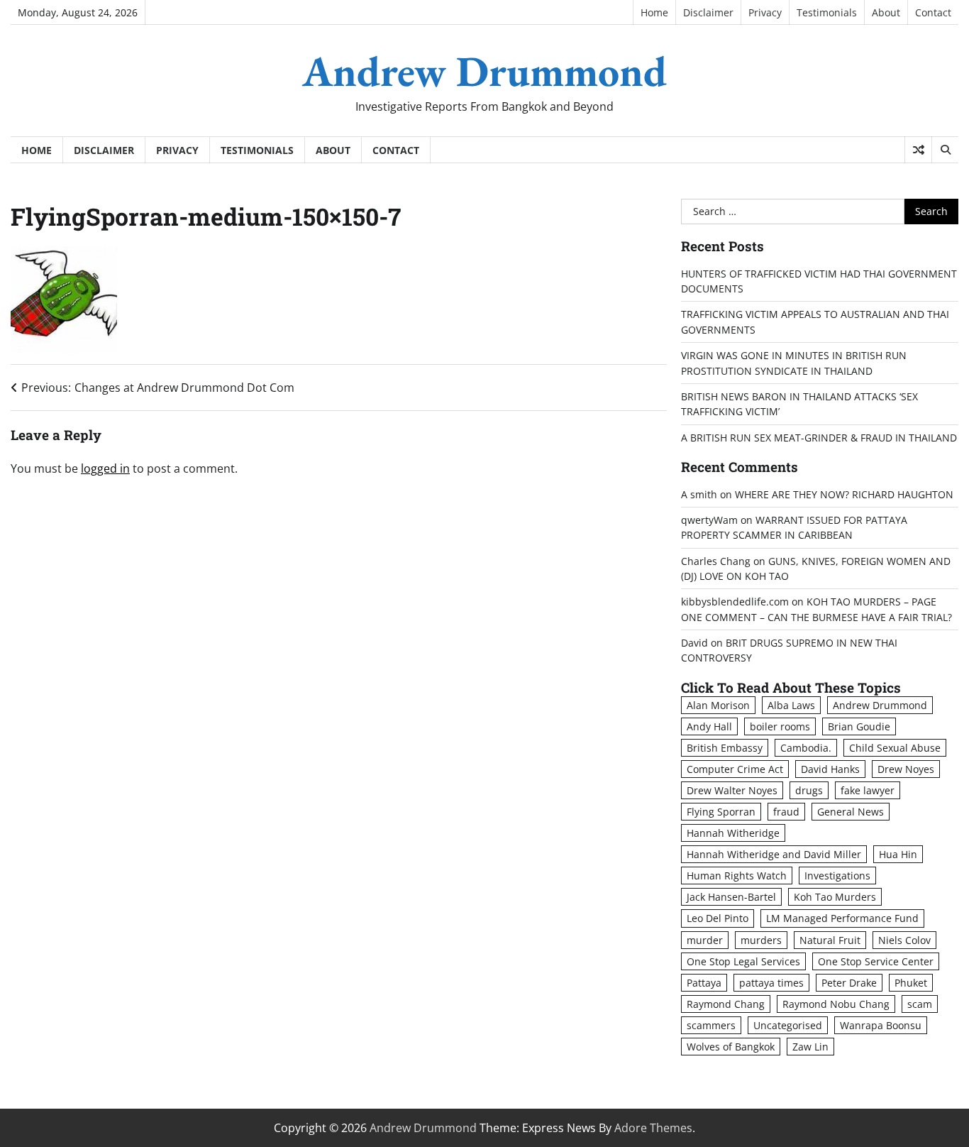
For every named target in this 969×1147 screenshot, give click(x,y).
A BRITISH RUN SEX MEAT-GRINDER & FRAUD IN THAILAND (819, 437)
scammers (711, 1025)
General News (850, 811)
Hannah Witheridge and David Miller (774, 854)
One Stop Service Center (876, 961)
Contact (933, 12)
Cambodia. (805, 747)
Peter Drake (849, 982)
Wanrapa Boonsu (880, 1025)
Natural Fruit (829, 940)
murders (761, 940)
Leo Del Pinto (717, 918)
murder (705, 940)
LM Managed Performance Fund (842, 918)
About (886, 12)
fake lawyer (868, 790)
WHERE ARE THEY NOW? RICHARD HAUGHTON (844, 494)
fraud (786, 811)
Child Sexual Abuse (895, 747)
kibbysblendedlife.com (735, 601)
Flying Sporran (721, 811)
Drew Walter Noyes (732, 790)
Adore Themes (653, 1128)
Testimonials (827, 12)
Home (654, 12)
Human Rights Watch (737, 875)
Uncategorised (787, 1025)
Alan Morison (718, 705)
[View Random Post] (918, 149)
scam (919, 1004)
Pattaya (704, 982)
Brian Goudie (859, 726)
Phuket (911, 982)
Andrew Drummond (484, 71)
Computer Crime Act (735, 769)
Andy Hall (709, 726)
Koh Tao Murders (835, 897)
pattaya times (771, 982)
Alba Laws (791, 705)
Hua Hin (898, 854)
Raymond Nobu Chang (836, 1004)
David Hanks (830, 769)
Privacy (765, 12)
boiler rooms (780, 726)
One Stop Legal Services (743, 961)
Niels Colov (904, 940)
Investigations (837, 875)
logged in (105, 468)
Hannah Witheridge (733, 833)
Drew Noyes (905, 769)
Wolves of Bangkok (731, 1046)
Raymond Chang (726, 1004)
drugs (809, 790)
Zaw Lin (810, 1046)
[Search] (944, 149)
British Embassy (725, 747)
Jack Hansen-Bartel (731, 897)
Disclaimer (708, 12)
